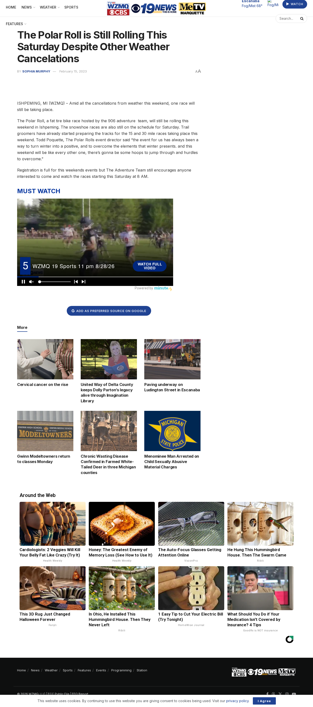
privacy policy (237, 701)
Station (142, 670)
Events (101, 670)
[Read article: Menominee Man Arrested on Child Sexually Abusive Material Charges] (172, 431)
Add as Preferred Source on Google (110, 311)
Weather (51, 670)
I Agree (264, 701)
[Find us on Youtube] (294, 694)
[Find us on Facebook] (267, 694)
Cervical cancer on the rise (42, 384)
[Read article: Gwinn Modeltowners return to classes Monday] (45, 431)
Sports (68, 670)
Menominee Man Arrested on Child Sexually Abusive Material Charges (171, 462)
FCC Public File (58, 694)
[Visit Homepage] (156, 8)
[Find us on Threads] (273, 694)
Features (14, 24)
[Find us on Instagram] (287, 694)
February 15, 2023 (73, 71)
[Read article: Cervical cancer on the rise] (45, 359)
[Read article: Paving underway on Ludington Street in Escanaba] (172, 359)
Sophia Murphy (36, 71)
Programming (121, 670)
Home (21, 670)
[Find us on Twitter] (280, 694)
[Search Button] (302, 18)
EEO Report (80, 694)
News (35, 670)
